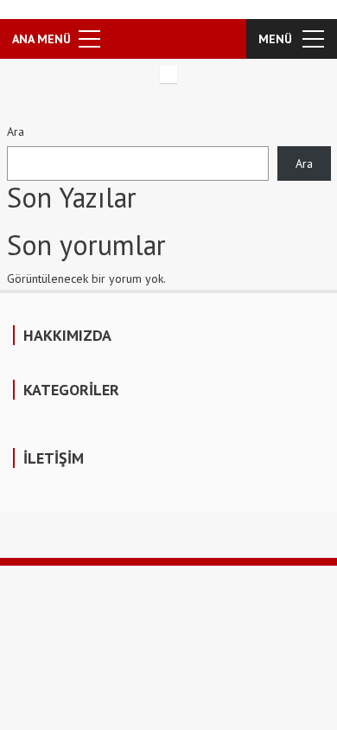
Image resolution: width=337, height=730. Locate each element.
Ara (15, 131)
